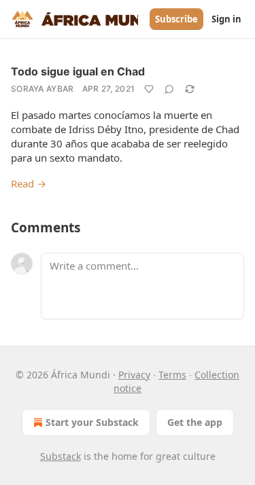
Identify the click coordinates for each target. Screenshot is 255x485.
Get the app (194, 422)
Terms (172, 374)
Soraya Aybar (42, 89)
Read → (28, 183)
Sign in (226, 19)
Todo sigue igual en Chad (78, 71)
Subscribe (176, 19)
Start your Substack (92, 422)
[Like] (149, 89)
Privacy (134, 374)
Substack (60, 456)
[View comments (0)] (169, 89)
